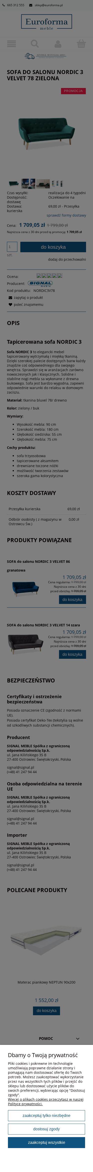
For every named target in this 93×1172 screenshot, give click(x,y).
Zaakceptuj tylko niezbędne (46, 1115)
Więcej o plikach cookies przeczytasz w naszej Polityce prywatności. (46, 1101)
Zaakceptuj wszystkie (46, 1142)
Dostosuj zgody (46, 1129)
